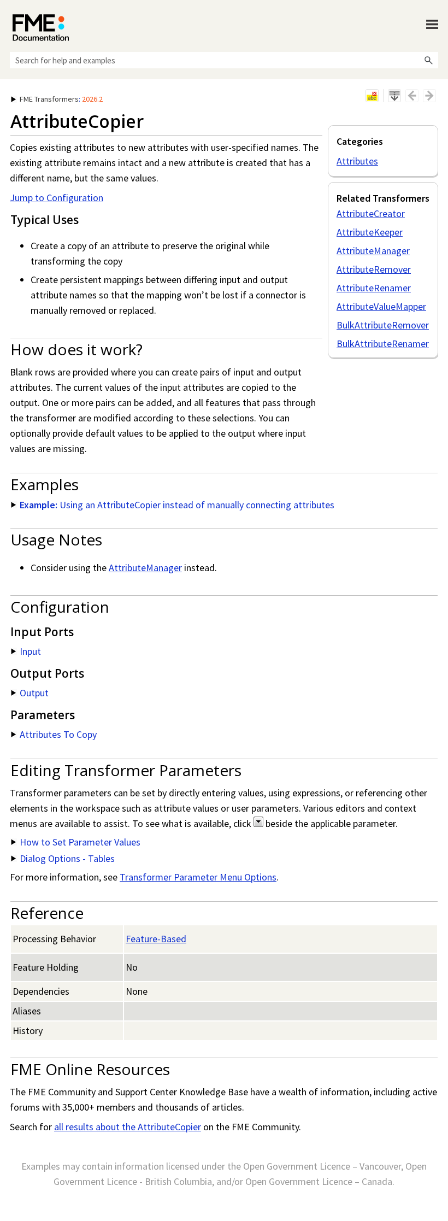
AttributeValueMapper (381, 306)
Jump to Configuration (56, 197)
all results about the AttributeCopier (127, 1126)
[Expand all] (394, 95)
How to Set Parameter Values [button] (80, 842)
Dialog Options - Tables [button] (67, 858)
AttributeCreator (371, 213)
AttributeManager (373, 250)
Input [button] (30, 651)
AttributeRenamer (374, 287)
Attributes (357, 161)
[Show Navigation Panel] (432, 24)
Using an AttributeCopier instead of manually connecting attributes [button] (177, 504)
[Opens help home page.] (41, 27)
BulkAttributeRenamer (383, 343)
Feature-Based (156, 938)
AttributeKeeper (370, 232)
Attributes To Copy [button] (58, 734)
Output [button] (34, 692)
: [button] (61, 99)
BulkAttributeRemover (383, 325)
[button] (428, 60)
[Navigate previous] (411, 95)
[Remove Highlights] (372, 95)
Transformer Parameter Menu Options (198, 877)
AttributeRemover (374, 269)
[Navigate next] (429, 95)
